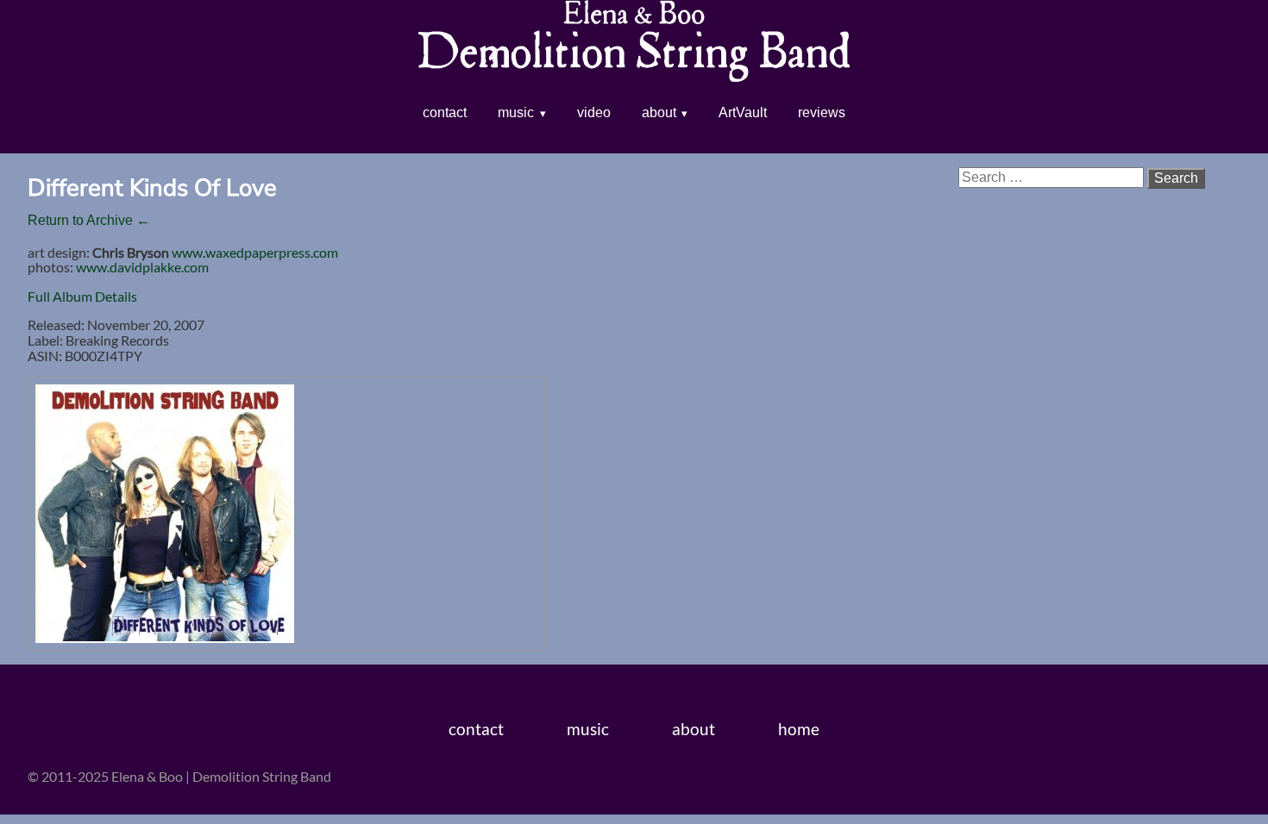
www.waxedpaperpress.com (255, 252)
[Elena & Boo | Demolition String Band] (634, 70)
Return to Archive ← (89, 220)
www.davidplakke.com (142, 267)
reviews (821, 112)
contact (445, 112)
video (594, 112)
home (798, 729)
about (659, 112)
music (516, 112)
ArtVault (743, 112)
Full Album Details (82, 296)
